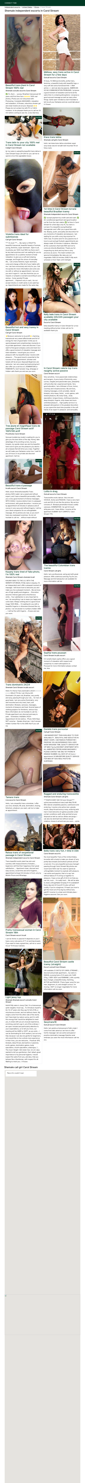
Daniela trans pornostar (56, 729)
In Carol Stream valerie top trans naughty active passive (60, 369)
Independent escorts (12, 7)
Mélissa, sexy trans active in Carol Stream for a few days (61, 73)
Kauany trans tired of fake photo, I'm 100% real (23, 573)
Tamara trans (12, 797)
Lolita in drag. (51, 491)
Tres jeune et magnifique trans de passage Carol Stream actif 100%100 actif (23, 428)
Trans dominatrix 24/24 (18, 684)
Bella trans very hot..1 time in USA (61, 850)
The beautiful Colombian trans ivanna (59, 566)
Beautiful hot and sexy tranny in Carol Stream (22, 328)
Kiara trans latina (52, 137)
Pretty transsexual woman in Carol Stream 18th (23, 931)
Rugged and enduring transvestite (61, 794)
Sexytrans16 (50, 1022)
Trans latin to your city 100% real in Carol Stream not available (22, 143)
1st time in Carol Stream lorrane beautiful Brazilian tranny (60, 210)
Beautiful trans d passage (19, 485)
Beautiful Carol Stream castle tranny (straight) (59, 963)
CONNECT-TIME (11, 3)
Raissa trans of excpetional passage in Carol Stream (19, 853)
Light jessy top (13, 997)
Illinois (36, 7)
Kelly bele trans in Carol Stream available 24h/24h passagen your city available (61, 317)
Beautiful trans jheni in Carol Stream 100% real (20, 86)
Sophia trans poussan (55, 652)
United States (27, 7)
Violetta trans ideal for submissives (17, 235)
